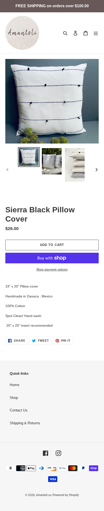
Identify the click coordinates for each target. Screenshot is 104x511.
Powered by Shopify (65, 495)
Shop (14, 398)
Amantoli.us (44, 495)
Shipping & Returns (25, 423)
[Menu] (96, 33)
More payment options (52, 269)
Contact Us (19, 410)
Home (14, 385)
